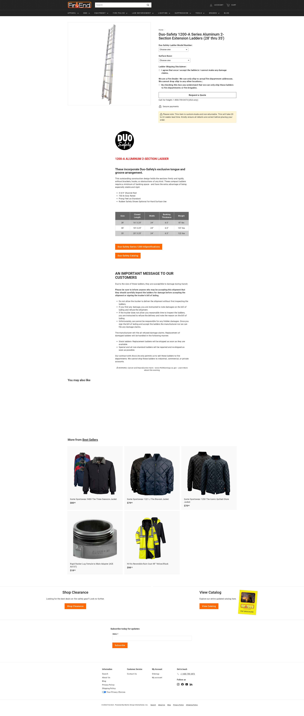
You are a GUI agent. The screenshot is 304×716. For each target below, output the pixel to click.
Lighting (163, 13)
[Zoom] (109, 63)
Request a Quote (197, 95)
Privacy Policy (108, 685)
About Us (106, 678)
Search (105, 674)
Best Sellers (90, 439)
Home (161, 30)
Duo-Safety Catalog (128, 255)
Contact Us (132, 674)
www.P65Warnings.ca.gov (166, 368)
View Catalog (209, 606)
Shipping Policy (109, 688)
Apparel (72, 13)
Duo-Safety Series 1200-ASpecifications (139, 246)
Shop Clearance (75, 606)
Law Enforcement (142, 13)
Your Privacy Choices (116, 692)
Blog (226, 13)
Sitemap (155, 674)
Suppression (182, 13)
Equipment (100, 13)
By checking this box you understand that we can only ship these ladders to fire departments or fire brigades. (197, 86)
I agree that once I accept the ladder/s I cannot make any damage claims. (194, 71)
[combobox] (123, 4)
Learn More (183, 368)
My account (157, 678)
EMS (85, 13)
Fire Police (119, 13)
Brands (213, 13)
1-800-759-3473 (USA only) (185, 100)
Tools (199, 13)
